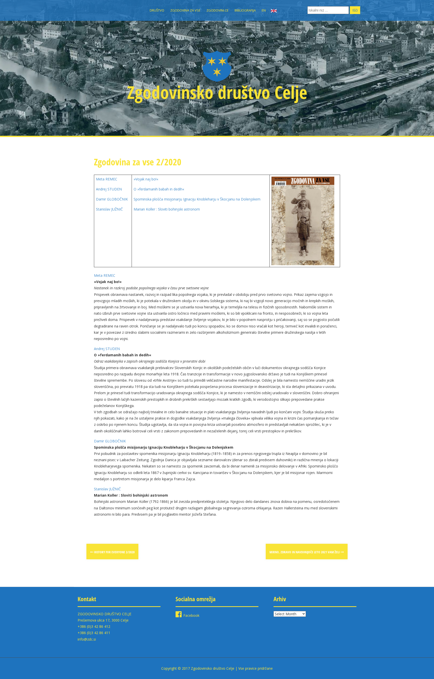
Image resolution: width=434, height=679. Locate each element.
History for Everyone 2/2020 (114, 552)
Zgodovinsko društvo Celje (217, 92)
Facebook (191, 615)
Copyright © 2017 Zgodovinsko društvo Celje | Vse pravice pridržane (217, 668)
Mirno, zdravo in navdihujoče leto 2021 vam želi (305, 552)
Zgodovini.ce (217, 10)
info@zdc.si (87, 639)
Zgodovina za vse (185, 10)
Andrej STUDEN (109, 189)
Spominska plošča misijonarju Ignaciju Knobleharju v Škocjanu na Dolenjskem (197, 199)
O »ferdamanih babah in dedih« (159, 189)
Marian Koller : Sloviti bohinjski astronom (167, 209)
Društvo (157, 10)
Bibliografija (245, 10)
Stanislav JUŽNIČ (109, 209)
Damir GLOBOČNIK (112, 199)
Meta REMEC (106, 179)
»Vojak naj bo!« (146, 179)
